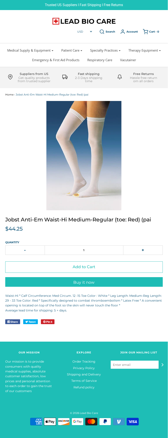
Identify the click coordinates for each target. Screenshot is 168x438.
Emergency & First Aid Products (55, 60)
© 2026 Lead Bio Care (84, 413)
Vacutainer (128, 60)
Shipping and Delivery (84, 374)
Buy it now (83, 282)
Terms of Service (84, 381)
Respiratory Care (99, 60)
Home (9, 94)
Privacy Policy (84, 368)
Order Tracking (83, 361)
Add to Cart (84, 266)
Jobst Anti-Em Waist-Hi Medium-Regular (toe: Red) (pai (78, 219)
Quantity (12, 242)
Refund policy (84, 387)
